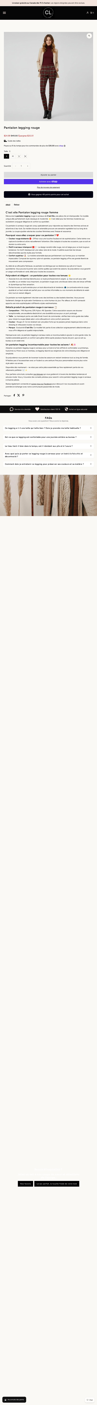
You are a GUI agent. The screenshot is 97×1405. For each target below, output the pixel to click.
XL (25, 156)
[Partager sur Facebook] (14, 395)
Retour (16, 204)
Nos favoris (25, 1184)
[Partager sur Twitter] (18, 395)
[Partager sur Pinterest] (23, 395)
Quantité (7, 166)
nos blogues (38, 374)
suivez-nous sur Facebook (41, 384)
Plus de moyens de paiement (48, 187)
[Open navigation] (22, 13)
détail (8, 205)
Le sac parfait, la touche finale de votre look (57, 1184)
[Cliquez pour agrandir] (89, 35)
